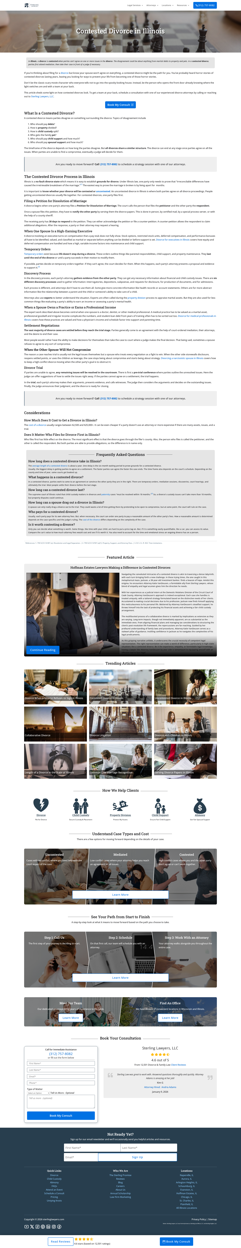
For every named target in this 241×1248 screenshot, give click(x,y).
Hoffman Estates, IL (186, 1193)
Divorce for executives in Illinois (173, 239)
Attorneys (151, 5)
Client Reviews (178, 1064)
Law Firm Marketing (120, 1197)
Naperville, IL (187, 1175)
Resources (182, 5)
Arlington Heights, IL (186, 1182)
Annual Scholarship (120, 1193)
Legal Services (134, 5)
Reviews (120, 1178)
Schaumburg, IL (186, 1186)
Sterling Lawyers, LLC (42, 96)
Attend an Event (54, 1189)
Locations (166, 5)
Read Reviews (60, 1241)
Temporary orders (34, 253)
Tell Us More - (62, 1092)
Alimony (200, 815)
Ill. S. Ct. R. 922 (142, 543)
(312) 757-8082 (205, 5)
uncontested (103, 191)
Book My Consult (118, 105)
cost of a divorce (37, 425)
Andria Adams (160, 1087)
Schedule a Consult (54, 1193)
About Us (120, 1189)
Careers (120, 1186)
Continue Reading (43, 650)
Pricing (54, 1197)
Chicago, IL (186, 1197)
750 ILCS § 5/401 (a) (45, 543)
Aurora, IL (186, 1178)
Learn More (120, 895)
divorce (64, 72)
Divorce (41, 815)
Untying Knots (54, 1200)
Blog (120, 1182)
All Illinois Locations (186, 1207)
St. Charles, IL (187, 1200)
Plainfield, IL (186, 1204)
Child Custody (80, 815)
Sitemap (212, 1219)
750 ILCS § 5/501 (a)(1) (93, 543)
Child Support (160, 815)
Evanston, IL (186, 1189)
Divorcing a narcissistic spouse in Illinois (182, 358)
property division (137, 297)
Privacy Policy (199, 1219)
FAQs (54, 1186)
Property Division (120, 815)
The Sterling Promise (120, 1175)
